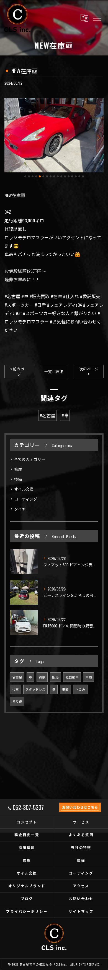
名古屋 (17, 677)
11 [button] (61, 176)
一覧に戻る (54, 371)
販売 (55, 677)
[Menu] (96, 18)
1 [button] (25, 176)
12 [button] (65, 176)
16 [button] (79, 176)
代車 (15, 689)
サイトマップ (81, 911)
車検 (88, 677)
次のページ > (89, 371)
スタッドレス (35, 689)
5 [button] (40, 176)
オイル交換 (24, 489)
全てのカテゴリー (29, 459)
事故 (65, 689)
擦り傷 (17, 701)
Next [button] (98, 137)
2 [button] (29, 176)
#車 (64, 415)
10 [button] (58, 176)
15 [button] (76, 176)
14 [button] (72, 176)
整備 (18, 479)
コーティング (25, 499)
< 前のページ (19, 371)
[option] (54, 135)
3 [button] (33, 176)
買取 (42, 677)
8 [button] (51, 176)
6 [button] (43, 176)
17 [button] (83, 176)
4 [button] (36, 176)
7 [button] (47, 176)
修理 (18, 469)
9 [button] (54, 176)
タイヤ (20, 509)
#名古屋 (47, 415)
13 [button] (69, 176)
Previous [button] (10, 137)
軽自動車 (72, 677)
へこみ (80, 689)
